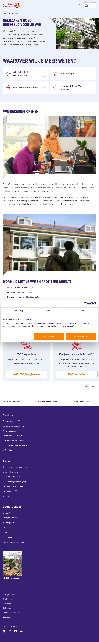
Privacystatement (9, 595)
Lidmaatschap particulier (13, 486)
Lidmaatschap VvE (11, 491)
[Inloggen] (86, 5)
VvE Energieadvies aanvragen (15, 445)
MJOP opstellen (76, 374)
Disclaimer (7, 604)
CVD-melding (8, 608)
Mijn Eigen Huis (9, 522)
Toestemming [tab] (17, 311)
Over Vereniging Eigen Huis (15, 467)
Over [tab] (82, 311)
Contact (6, 513)
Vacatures (7, 496)
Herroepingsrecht (10, 626)
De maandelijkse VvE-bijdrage (71, 88)
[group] (12, 566)
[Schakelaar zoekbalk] (80, 5)
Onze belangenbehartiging (14, 481)
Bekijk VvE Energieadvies (26, 374)
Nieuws (6, 527)
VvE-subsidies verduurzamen (20, 73)
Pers (5, 532)
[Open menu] (93, 5)
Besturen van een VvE (12, 421)
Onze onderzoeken (11, 477)
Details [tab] (50, 311)
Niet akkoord (49, 336)
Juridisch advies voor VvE (14, 426)
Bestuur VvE (11, 14)
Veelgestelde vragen (12, 518)
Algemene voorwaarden (12, 613)
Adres (5, 621)
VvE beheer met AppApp (13, 440)
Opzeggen (7, 617)
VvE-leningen (67, 73)
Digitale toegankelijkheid (13, 542)
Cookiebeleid (8, 599)
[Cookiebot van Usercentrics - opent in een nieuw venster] (85, 303)
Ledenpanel (8, 537)
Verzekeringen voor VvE (13, 436)
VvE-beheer (8, 450)
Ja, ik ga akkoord (81, 336)
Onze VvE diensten (11, 472)
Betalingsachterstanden (25, 87)
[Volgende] (93, 386)
